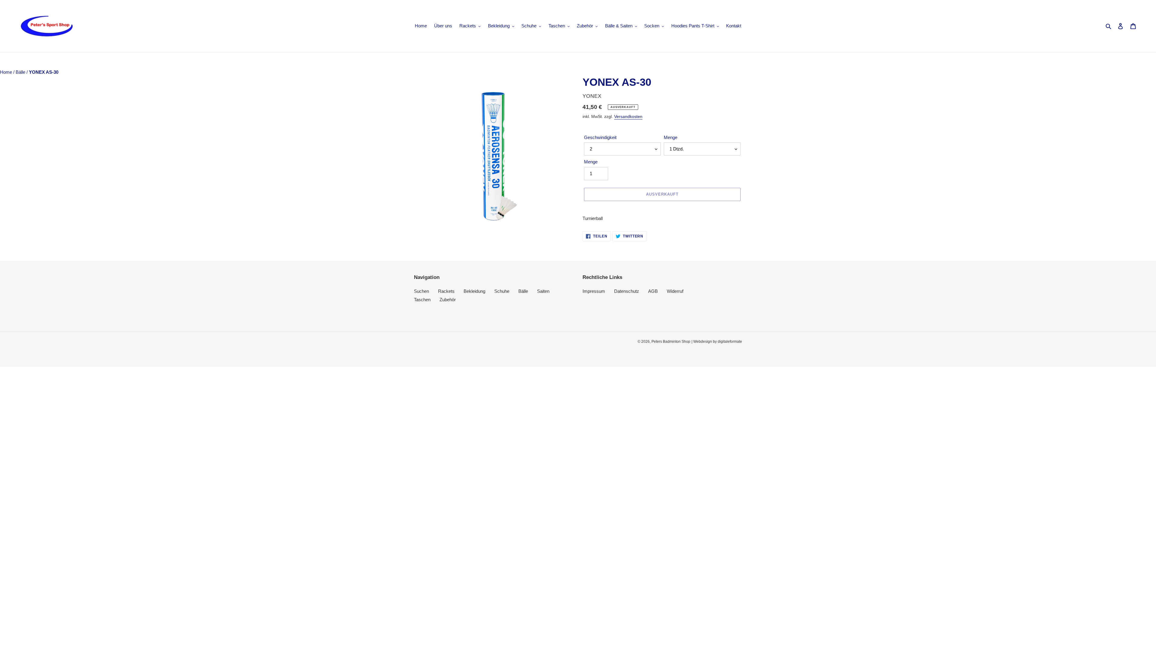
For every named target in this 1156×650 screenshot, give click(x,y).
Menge (670, 137)
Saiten (543, 291)
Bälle (21, 72)
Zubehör (448, 299)
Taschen (422, 299)
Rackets (446, 291)
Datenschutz (626, 291)
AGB (653, 291)
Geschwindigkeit (600, 137)
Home (6, 72)
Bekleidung (474, 291)
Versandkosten (628, 116)
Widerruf (675, 291)
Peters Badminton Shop (670, 341)
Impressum (594, 291)
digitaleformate (730, 341)
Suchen (421, 291)
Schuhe (501, 291)
